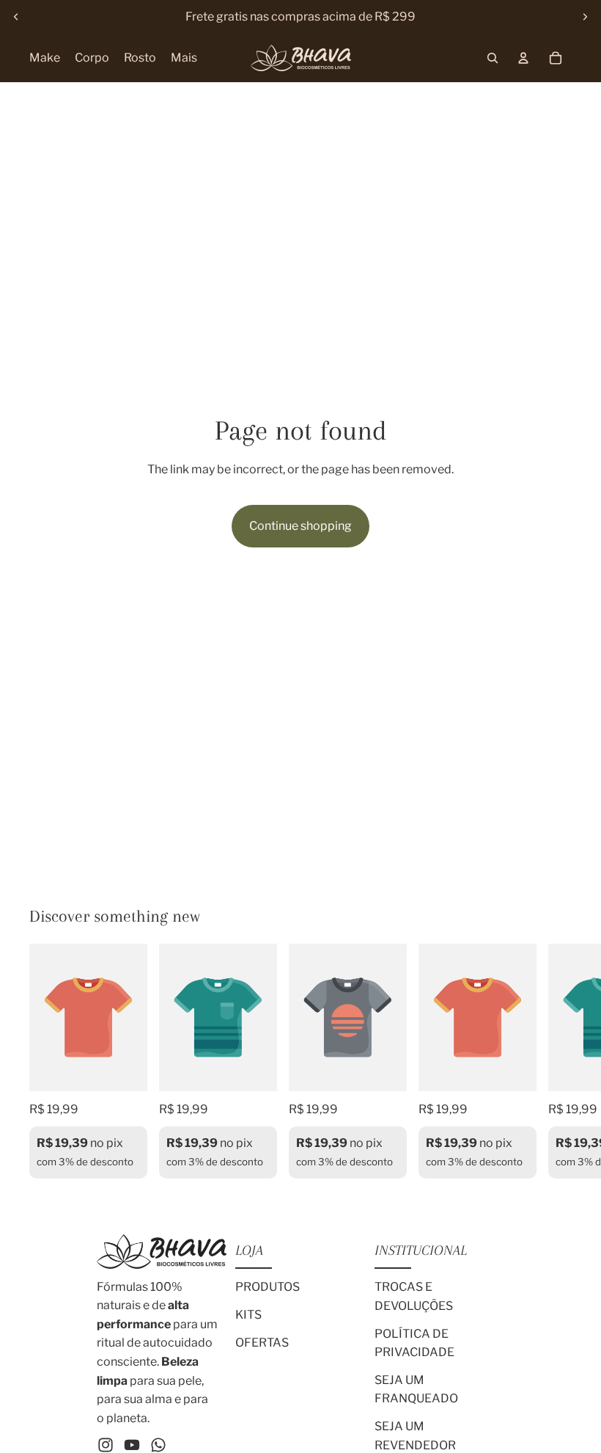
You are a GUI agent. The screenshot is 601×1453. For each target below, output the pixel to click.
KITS (248, 1315)
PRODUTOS (267, 1287)
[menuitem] (183, 58)
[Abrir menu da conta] (523, 58)
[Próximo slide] (585, 17)
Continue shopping (300, 527)
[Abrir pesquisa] (492, 58)
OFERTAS (262, 1343)
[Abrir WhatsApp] (564, 1416)
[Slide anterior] (16, 17)
